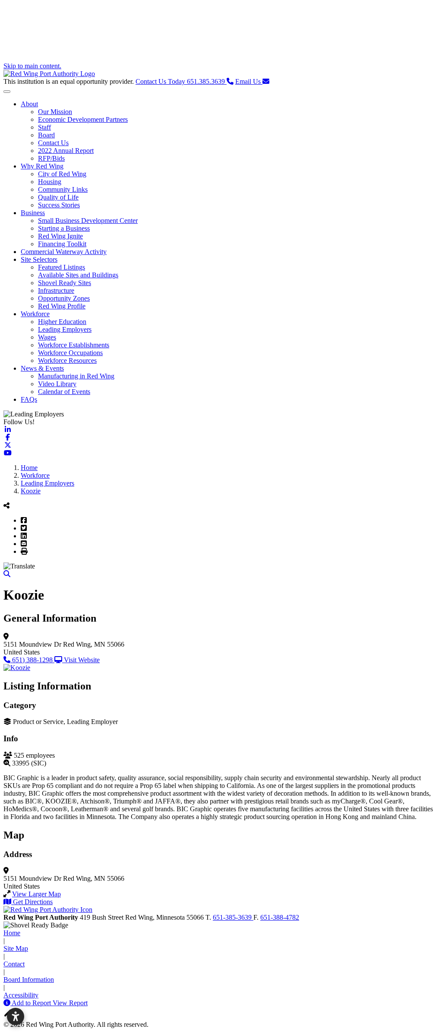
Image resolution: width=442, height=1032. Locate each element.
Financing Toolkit (62, 244)
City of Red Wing (62, 174)
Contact (14, 964)
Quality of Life (58, 197)
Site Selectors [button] (39, 259)
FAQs (29, 399)
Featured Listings (61, 267)
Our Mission (55, 111)
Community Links (63, 189)
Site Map (15, 948)
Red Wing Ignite (60, 236)
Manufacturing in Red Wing (76, 376)
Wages (47, 337)
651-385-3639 (233, 917)
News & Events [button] (42, 368)
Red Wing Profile (61, 306)
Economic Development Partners (83, 119)
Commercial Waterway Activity (64, 251)
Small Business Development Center (88, 220)
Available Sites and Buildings (78, 275)
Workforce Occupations (70, 352)
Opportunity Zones (64, 298)
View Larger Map (36, 894)
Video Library (57, 383)
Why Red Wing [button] (42, 166)
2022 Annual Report (66, 150)
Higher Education (62, 321)
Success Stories (59, 205)
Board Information (28, 979)
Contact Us (53, 142)
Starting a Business (64, 228)
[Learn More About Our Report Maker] (7, 1003)
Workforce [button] (35, 314)
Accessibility (20, 995)
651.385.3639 (181, 81)
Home (11, 933)
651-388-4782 (279, 917)
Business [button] (33, 212)
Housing (49, 181)
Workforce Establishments (73, 345)
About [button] (29, 104)
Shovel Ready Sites (64, 282)
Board (46, 135)
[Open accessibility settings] (15, 1016)
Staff (44, 127)
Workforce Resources (67, 360)
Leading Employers (65, 329)
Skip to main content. (32, 66)
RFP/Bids (51, 158)
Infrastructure (56, 290)
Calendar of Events (64, 391)
